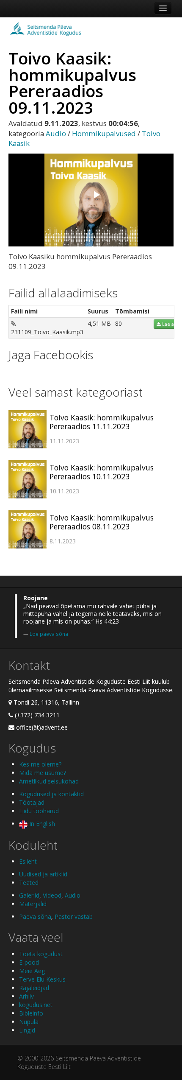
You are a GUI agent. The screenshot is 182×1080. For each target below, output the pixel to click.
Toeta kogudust (41, 954)
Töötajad (31, 802)
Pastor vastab (74, 916)
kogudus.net (35, 1005)
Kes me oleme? (40, 764)
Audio (56, 133)
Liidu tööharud (39, 811)
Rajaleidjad (34, 988)
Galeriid (29, 895)
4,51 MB (99, 323)
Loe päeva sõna (49, 633)
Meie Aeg (32, 971)
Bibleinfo (31, 1013)
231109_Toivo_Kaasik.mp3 (47, 332)
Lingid (27, 1030)
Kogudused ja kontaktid (51, 794)
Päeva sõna (35, 916)
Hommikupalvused (104, 133)
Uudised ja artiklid (43, 874)
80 (118, 323)
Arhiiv (26, 996)
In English (41, 824)
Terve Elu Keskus (42, 979)
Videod (52, 895)
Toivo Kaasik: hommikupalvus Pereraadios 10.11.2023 (102, 471)
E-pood (29, 962)
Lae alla (170, 324)
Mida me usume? (42, 773)
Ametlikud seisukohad (49, 781)
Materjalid (33, 904)
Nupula (29, 1022)
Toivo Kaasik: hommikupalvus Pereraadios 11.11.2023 (102, 421)
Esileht (28, 861)
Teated (29, 883)
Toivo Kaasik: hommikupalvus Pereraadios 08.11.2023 (102, 522)
